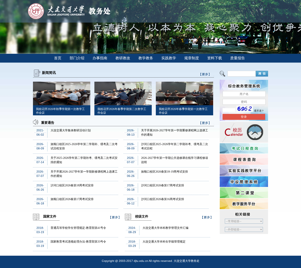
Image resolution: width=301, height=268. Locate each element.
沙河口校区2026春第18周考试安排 (72, 185)
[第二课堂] (244, 192)
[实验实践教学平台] (244, 170)
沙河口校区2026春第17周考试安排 (162, 185)
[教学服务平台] (244, 203)
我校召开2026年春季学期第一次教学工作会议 (183, 111)
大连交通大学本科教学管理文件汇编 (165, 227)
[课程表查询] (244, 159)
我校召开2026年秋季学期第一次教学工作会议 (60, 111)
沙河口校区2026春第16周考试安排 (162, 199)
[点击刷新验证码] (244, 111)
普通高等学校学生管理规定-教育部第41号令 (78, 227)
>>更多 (205, 123)
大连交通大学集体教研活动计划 (71, 130)
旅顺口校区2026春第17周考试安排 (72, 199)
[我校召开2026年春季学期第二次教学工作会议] (123, 104)
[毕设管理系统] (244, 181)
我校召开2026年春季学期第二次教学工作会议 (121, 111)
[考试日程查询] (244, 148)
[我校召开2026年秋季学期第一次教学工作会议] (61, 104)
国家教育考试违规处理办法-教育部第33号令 (78, 241)
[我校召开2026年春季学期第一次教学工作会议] (184, 104)
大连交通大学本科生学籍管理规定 (164, 241)
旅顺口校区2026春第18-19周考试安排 (164, 171)
